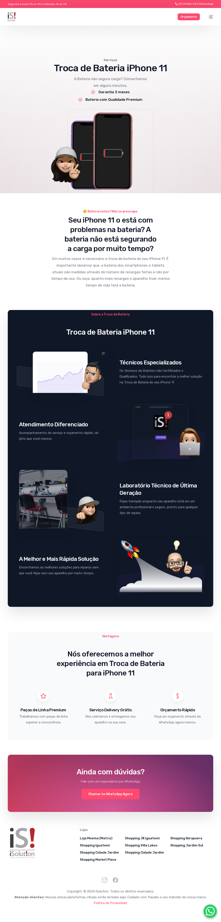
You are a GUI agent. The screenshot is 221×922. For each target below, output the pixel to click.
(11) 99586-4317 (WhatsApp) (195, 4)
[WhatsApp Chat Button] (210, 911)
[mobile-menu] (209, 16)
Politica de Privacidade (110, 903)
